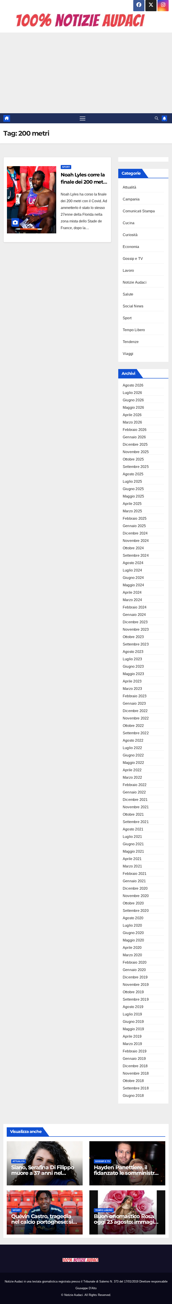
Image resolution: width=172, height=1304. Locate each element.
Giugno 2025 (133, 489)
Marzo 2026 (132, 422)
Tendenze (131, 342)
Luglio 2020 (132, 925)
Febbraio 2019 (135, 1051)
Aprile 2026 (132, 415)
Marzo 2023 (132, 689)
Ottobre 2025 (133, 459)
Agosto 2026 (133, 385)
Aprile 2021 (132, 859)
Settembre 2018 (136, 1088)
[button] (156, 118)
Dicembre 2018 (135, 1066)
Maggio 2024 (133, 585)
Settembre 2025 (136, 467)
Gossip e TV (133, 259)
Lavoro (128, 270)
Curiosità (130, 235)
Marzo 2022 (132, 777)
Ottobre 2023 (133, 637)
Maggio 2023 (133, 674)
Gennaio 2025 (134, 526)
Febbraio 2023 (135, 696)
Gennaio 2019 (134, 1059)
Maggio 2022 (133, 763)
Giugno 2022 (133, 755)
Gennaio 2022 (134, 792)
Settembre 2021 (136, 822)
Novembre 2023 (136, 629)
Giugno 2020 (133, 933)
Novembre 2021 (136, 807)
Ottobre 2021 (133, 814)
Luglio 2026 (132, 393)
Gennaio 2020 (134, 970)
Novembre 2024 (136, 541)
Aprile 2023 (132, 681)
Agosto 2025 (133, 474)
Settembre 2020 (136, 911)
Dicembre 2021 (135, 800)
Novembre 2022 (136, 718)
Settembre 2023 (136, 644)
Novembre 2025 (136, 452)
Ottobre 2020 (133, 903)
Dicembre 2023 (135, 622)
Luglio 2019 (132, 1014)
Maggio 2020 (133, 940)
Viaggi (128, 354)
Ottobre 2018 (133, 1081)
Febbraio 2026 (135, 430)
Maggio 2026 (133, 407)
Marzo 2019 (132, 1044)
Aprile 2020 (132, 948)
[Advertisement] (86, 73)
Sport (66, 167)
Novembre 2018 (136, 1073)
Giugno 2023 (133, 666)
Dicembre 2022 (135, 711)
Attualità (129, 187)
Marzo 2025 (132, 511)
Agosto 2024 (133, 563)
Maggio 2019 (133, 1029)
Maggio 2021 (133, 851)
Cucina (128, 223)
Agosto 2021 (133, 829)
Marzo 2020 (132, 955)
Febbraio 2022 (135, 785)
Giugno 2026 (133, 400)
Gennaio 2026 (134, 437)
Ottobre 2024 (133, 548)
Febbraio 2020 (135, 962)
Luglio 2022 (132, 748)
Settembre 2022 (136, 733)
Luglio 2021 (132, 837)
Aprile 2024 (132, 592)
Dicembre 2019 (135, 977)
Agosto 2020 (133, 918)
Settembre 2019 (136, 999)
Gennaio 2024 (134, 615)
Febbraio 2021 (135, 874)
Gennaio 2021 (134, 881)
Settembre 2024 (136, 555)
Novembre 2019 (136, 985)
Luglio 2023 (132, 659)
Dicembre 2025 (135, 444)
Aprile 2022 (132, 770)
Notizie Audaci (134, 282)
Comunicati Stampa (139, 211)
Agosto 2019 (133, 1007)
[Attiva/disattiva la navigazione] (82, 118)
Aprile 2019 (132, 1036)
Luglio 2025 (132, 481)
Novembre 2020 (136, 896)
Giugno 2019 (133, 1022)
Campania (131, 199)
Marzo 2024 (132, 600)
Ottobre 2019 (133, 992)
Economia (131, 247)
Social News (133, 306)
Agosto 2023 (133, 652)
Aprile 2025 (132, 504)
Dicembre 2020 (135, 888)
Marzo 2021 (132, 866)
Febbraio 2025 (135, 518)
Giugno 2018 (133, 1096)
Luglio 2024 (132, 570)
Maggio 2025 (133, 496)
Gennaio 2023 (134, 703)
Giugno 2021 (133, 844)
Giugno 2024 (133, 578)
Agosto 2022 (133, 740)
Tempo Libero (134, 330)
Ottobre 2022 (133, 726)
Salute (128, 294)
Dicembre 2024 (135, 533)
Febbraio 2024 (135, 607)
